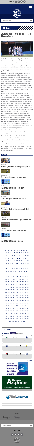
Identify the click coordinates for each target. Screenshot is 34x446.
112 (9, 276)
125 (20, 279)
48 (6, 260)
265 (13, 321)
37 (6, 258)
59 (6, 263)
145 (25, 284)
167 (11, 292)
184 (9, 297)
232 (17, 311)
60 (8, 263)
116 (20, 276)
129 (6, 281)
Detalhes (26, 340)
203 (11, 303)
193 (9, 300)
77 (21, 266)
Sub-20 (21, 333)
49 (8, 260)
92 (6, 271)
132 (14, 281)
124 (17, 279)
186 (14, 297)
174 (6, 295)
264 (10, 321)
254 (28, 316)
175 (9, 295)
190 (25, 297)
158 (11, 289)
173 (28, 292)
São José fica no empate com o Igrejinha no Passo (16, 220)
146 (28, 284)
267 (18, 321)
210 (6, 305)
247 (9, 316)
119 (28, 276)
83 (10, 268)
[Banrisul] (17, 368)
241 (17, 313)
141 (14, 284)
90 (25, 268)
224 (20, 308)
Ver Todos (29, 360)
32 (19, 255)
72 (10, 266)
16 (8, 252)
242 (20, 313)
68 (25, 263)
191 (28, 297)
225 (23, 308)
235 (25, 311)
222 (14, 308)
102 (6, 274)
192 (6, 300)
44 (21, 258)
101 (27, 271)
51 (12, 260)
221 (11, 308)
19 (15, 252)
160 (17, 289)
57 (25, 260)
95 (13, 271)
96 (15, 271)
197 (20, 300)
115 (17, 276)
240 (14, 313)
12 (24, 250)
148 (9, 287)
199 (25, 300)
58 (28, 260)
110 (28, 274)
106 (17, 274)
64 (17, 263)
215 (20, 305)
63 (15, 263)
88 (21, 268)
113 (11, 276)
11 (21, 250)
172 (25, 292)
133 (17, 281)
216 (23, 305)
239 (11, 313)
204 (14, 303)
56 (23, 260)
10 (19, 250)
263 (28, 318)
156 (6, 289)
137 (28, 281)
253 (25, 316)
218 (28, 305)
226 (25, 308)
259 (17, 318)
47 (28, 258)
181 (25, 295)
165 (6, 292)
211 (9, 305)
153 (23, 287)
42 (17, 258)
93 (8, 271)
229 (9, 311)
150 (14, 287)
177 (14, 295)
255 (6, 318)
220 (9, 308)
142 (17, 284)
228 (6, 311)
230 (11, 311)
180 (23, 295)
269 (24, 321)
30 (15, 255)
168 (14, 292)
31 (17, 255)
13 (26, 250)
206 (20, 303)
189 (23, 297)
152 (20, 287)
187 (17, 297)
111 (6, 276)
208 (25, 303)
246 (6, 316)
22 (21, 252)
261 (23, 318)
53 (17, 260)
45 (23, 258)
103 (9, 274)
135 (23, 281)
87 (19, 268)
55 (21, 260)
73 (12, 266)
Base (17, 333)
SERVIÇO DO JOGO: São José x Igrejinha (12, 241)
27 (8, 255)
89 (23, 268)
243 (23, 313)
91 (28, 268)
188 (20, 297)
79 (25, 266)
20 (17, 252)
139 (9, 284)
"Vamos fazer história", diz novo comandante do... (15, 209)
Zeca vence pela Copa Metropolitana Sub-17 (14, 230)
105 (14, 274)
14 (28, 250)
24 (25, 252)
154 (25, 287)
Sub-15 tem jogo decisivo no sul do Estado (13, 198)
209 (28, 303)
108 (23, 274)
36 (28, 255)
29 (12, 255)
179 (20, 295)
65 (19, 263)
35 (25, 255)
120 (6, 279)
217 (25, 305)
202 (9, 303)
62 (12, 263)
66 (21, 263)
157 (9, 289)
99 (21, 271)
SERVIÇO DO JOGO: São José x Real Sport (12, 188)
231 (14, 311)
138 (6, 284)
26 (6, 255)
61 (10, 263)
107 (20, 274)
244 (25, 313)
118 (25, 276)
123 (14, 279)
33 (21, 255)
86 (17, 268)
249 (14, 316)
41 (15, 258)
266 (16, 321)
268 (21, 321)
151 (17, 287)
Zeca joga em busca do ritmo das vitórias (13, 177)
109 (25, 274)
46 (25, 258)
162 (23, 289)
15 (6, 252)
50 (10, 260)
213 (14, 305)
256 (9, 318)
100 (24, 271)
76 (19, 266)
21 (19, 252)
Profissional (12, 333)
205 (17, 303)
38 (8, 258)
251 (20, 316)
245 (28, 313)
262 (25, 318)
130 (9, 281)
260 (20, 318)
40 (12, 258)
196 (17, 300)
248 (11, 316)
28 (10, 255)
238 (9, 313)
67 (23, 263)
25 (28, 252)
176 (11, 295)
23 (23, 252)
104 (11, 274)
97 (17, 271)
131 (11, 281)
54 (19, 260)
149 (11, 287)
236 (28, 311)
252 (23, 316)
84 (12, 268)
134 (20, 281)
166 (9, 292)
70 (6, 266)
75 (17, 266)
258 (14, 318)
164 (28, 289)
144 (23, 284)
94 (11, 271)
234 (23, 311)
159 (14, 289)
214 (17, 305)
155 (28, 287)
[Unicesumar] (17, 397)
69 (28, 263)
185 (11, 297)
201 (6, 303)
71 (8, 266)
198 (23, 300)
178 (17, 295)
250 (17, 316)
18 (12, 252)
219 (6, 308)
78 (23, 266)
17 (10, 252)
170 (20, 292)
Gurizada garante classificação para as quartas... (16, 166)
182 (28, 295)
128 (28, 279)
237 (6, 313)
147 (6, 287)
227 (28, 308)
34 (23, 255)
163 (25, 289)
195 (14, 300)
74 (15, 266)
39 (10, 258)
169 (17, 292)
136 (25, 281)
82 (8, 268)
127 (25, 279)
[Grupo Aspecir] (17, 382)
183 (6, 297)
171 (23, 292)
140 (11, 284)
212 (11, 305)
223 (17, 308)
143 (20, 284)
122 (11, 279)
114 (14, 276)
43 (19, 258)
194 (11, 300)
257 (11, 318)
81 (6, 268)
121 (9, 279)
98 (19, 271)
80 (28, 266)
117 (23, 276)
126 (23, 279)
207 (23, 303)
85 (15, 268)
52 (15, 260)
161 (20, 289)
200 (28, 300)
